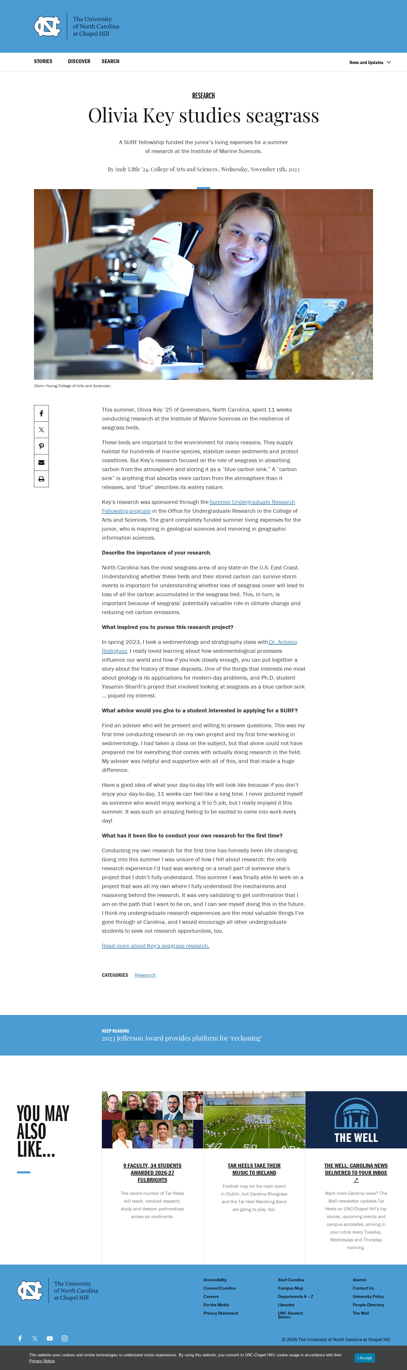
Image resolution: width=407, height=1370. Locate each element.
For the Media (216, 1305)
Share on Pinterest (41, 446)
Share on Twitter (41, 430)
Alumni (359, 1280)
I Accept (365, 1358)
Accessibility (215, 1280)
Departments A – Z (295, 1297)
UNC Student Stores (290, 1315)
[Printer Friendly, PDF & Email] (41, 479)
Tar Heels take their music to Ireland (254, 1169)
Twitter (35, 1338)
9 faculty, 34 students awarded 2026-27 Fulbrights (152, 1172)
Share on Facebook (41, 413)
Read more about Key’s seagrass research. (155, 945)
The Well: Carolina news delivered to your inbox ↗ (356, 1172)
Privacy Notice (42, 1361)
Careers (211, 1297)
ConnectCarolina (220, 1288)
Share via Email (41, 462)
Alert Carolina (291, 1280)
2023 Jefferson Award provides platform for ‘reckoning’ (182, 1039)
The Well (361, 1313)
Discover (79, 61)
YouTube (50, 1338)
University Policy (368, 1297)
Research (145, 975)
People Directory (368, 1305)
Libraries (286, 1305)
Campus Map (290, 1288)
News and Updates (366, 62)
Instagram (65, 1338)
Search (110, 61)
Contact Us (363, 1288)
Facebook (20, 1338)
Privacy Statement (221, 1313)
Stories (43, 61)
